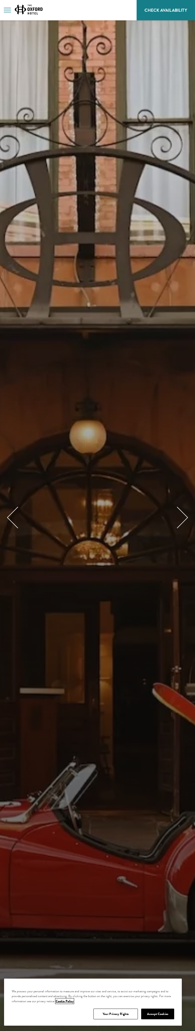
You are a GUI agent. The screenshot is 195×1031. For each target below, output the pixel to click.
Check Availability (169, 12)
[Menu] (7, 10)
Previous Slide (18, 517)
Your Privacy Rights (116, 1013)
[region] (93, 1002)
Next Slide (177, 517)
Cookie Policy (65, 1001)
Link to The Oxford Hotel (29, 9)
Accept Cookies (157, 1013)
